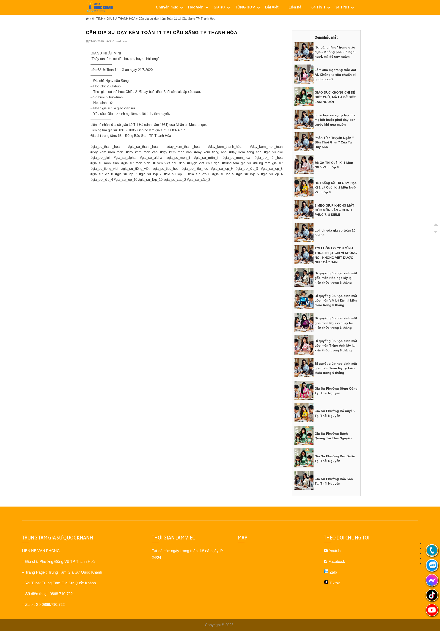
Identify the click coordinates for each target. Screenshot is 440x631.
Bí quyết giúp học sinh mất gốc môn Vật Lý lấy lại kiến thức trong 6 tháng (336, 300)
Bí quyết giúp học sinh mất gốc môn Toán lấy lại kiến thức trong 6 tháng (336, 368)
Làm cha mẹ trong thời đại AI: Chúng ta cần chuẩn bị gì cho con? (335, 74)
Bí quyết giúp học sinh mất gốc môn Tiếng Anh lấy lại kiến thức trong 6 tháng (336, 345)
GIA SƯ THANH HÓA (121, 18)
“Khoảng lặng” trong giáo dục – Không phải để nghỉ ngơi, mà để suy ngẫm (335, 52)
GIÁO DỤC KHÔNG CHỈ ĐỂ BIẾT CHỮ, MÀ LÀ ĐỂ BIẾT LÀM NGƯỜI (335, 97)
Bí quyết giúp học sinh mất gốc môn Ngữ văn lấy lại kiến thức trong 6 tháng (336, 322)
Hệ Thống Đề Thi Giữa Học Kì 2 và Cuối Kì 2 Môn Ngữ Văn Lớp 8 (336, 187)
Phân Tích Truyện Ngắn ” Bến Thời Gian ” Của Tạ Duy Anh (334, 142)
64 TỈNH (97, 18)
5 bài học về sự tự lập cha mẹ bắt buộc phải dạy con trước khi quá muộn (335, 119)
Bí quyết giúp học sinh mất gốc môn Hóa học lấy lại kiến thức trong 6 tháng (336, 277)
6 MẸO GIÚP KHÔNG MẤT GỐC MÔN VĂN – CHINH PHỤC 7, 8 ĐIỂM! (334, 210)
